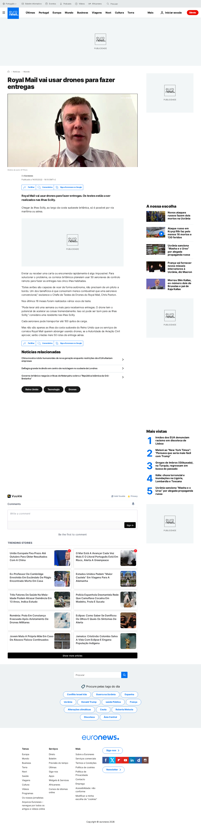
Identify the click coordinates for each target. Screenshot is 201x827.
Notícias (16, 72)
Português (10, 4)
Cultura (119, 12)
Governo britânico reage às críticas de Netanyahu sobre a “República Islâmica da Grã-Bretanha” (65, 377)
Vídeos (25, 789)
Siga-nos (53, 771)
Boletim (52, 758)
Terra (131, 12)
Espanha (129, 694)
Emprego (80, 783)
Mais (78, 748)
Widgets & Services (59, 780)
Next (108, 12)
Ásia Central (110, 717)
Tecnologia (54, 389)
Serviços (53, 748)
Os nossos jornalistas (32, 797)
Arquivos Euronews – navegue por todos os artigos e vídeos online (33, 805)
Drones (72, 389)
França (133, 702)
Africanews (54, 784)
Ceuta (103, 709)
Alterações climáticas (79, 709)
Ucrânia (68, 702)
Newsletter (112, 769)
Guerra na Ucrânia (106, 694)
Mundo (69, 12)
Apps (51, 776)
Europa (57, 12)
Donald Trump (89, 702)
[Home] (8, 71)
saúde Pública (113, 702)
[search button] (107, 3)
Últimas (30, 12)
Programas (27, 793)
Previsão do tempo (58, 763)
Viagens (97, 12)
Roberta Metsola (124, 709)
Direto (192, 12)
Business (82, 12)
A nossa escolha (161, 206)
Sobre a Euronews (85, 754)
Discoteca (89, 717)
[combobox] (123, 3)
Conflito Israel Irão (77, 694)
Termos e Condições (86, 763)
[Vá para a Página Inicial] (13, 13)
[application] (73, 130)
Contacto (80, 779)
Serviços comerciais (86, 758)
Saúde (25, 776)
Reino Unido (31, 389)
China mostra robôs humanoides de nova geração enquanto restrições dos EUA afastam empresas (67, 359)
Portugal (44, 12)
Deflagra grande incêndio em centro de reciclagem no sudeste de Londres (59, 368)
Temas (25, 748)
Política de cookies (85, 767)
